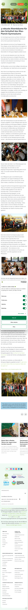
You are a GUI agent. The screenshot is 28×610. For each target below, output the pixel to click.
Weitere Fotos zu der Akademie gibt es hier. (11, 369)
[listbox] (14, 493)
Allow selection (14, 322)
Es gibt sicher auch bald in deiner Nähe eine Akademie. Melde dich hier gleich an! (14, 364)
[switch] (25, 300)
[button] (26, 4)
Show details (21, 313)
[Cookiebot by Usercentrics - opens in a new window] (21, 282)
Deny (14, 326)
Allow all (14, 317)
